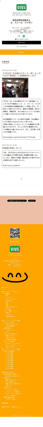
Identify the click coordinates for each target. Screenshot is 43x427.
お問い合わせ (21, 42)
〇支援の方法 (6, 378)
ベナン (5, 332)
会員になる (7, 386)
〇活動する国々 (7, 328)
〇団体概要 (5, 293)
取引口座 (6, 309)
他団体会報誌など (8, 316)
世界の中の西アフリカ (10, 324)
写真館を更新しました (12, 148)
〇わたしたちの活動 (8, 341)
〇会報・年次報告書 (8, 351)
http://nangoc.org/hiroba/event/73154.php (19, 137)
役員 (5, 305)
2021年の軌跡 (7, 363)
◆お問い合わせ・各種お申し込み (11, 407)
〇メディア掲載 (7, 311)
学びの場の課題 (8, 326)
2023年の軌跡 (7, 366)
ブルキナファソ (8, 330)
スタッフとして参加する (10, 390)
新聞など (6, 313)
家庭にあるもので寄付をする (11, 384)
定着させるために (8, 337)
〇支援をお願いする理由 (9, 374)
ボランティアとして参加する (11, 393)
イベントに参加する (9, 395)
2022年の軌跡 (7, 364)
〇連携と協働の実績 (8, 397)
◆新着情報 (5, 403)
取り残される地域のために (11, 376)
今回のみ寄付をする (9, 382)
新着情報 (5, 62)
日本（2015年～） (9, 347)
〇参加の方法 (6, 388)
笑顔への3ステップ (9, 336)
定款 (5, 303)
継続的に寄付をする (9, 380)
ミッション (7, 297)
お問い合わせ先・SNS (9, 307)
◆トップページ (6, 288)
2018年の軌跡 (7, 357)
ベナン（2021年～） (9, 345)
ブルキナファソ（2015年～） (12, 343)
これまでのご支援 (8, 399)
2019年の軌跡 (7, 359)
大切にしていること (9, 299)
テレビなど (7, 314)
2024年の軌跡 (7, 368)
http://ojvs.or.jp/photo (11, 165)
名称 (5, 295)
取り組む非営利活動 (9, 339)
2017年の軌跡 (7, 355)
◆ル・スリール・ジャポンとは (10, 291)
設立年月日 (7, 301)
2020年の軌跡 (7, 361)
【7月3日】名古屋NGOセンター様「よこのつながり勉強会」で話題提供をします (21, 74)
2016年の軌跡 (7, 353)
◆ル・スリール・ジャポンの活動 (11, 320)
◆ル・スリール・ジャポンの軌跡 (11, 349)
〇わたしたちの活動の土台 (10, 334)
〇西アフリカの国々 (8, 322)
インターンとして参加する (11, 391)
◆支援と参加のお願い (8, 372)
